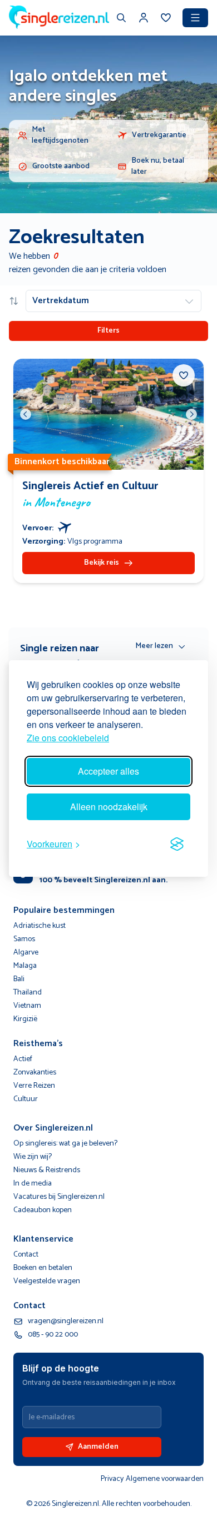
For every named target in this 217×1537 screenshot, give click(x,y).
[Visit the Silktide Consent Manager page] (177, 844)
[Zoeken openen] (121, 19)
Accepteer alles (108, 771)
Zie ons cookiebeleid (68, 737)
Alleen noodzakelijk (108, 806)
